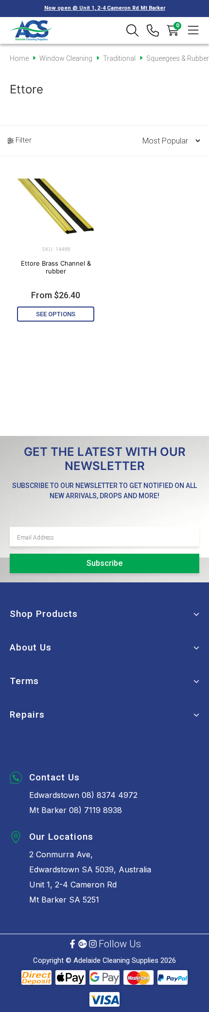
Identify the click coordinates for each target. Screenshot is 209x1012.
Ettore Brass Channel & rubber (56, 267)
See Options (55, 314)
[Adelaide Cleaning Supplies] (31, 30)
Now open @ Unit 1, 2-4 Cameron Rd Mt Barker (104, 8)
